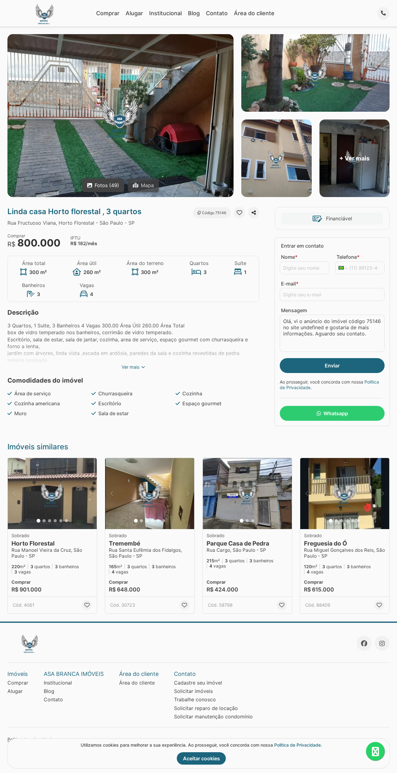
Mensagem (294, 310)
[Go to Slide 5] (60, 520)
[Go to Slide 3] (49, 520)
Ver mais (131, 367)
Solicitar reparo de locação (206, 708)
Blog (194, 13)
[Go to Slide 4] (55, 520)
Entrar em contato (302, 246)
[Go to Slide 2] (44, 520)
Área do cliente (254, 13)
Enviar (332, 365)
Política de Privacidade (297, 745)
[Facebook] (364, 643)
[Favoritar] (239, 212)
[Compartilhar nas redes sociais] (253, 212)
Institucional (165, 13)
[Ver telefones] (383, 13)
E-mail (289, 284)
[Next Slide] (90, 493)
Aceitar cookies (201, 758)
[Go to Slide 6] (66, 520)
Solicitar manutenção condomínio (213, 716)
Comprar (107, 13)
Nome (289, 257)
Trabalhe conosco (195, 699)
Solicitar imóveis (193, 691)
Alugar (134, 13)
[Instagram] (382, 643)
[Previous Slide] (14, 493)
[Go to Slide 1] (38, 521)
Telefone (348, 257)
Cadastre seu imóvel (198, 683)
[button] (52, 493)
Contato (217, 13)
